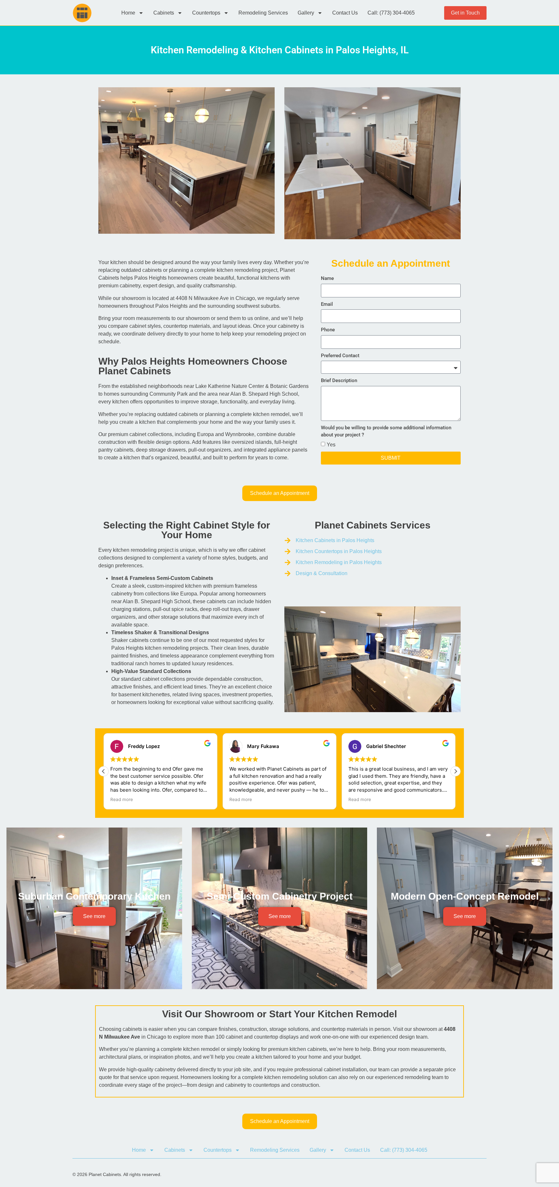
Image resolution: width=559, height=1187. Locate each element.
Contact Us (345, 13)
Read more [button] (121, 799)
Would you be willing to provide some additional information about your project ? (386, 431)
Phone (328, 330)
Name (327, 278)
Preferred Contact (340, 355)
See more (94, 916)
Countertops (206, 13)
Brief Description (339, 380)
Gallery (306, 13)
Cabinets (163, 13)
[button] (455, 771)
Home (128, 13)
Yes (331, 444)
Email (327, 304)
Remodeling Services (263, 13)
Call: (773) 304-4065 (391, 13)
